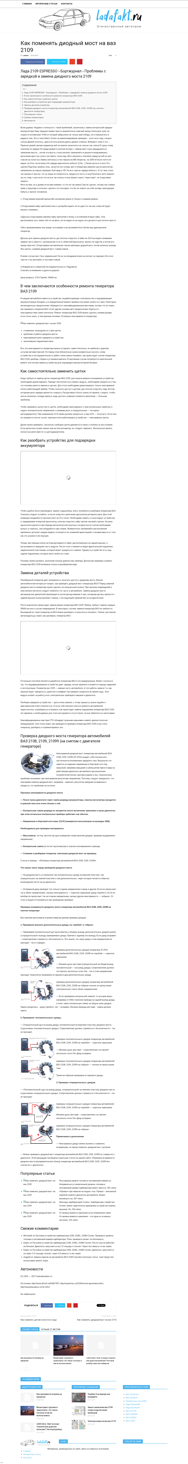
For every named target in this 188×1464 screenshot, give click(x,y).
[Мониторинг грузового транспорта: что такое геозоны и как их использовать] (68, 1345)
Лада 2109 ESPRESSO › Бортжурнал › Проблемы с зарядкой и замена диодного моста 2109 (65, 93)
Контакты (66, 3)
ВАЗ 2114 (131, 1398)
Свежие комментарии (34, 117)
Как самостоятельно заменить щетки (40, 99)
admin (26, 55)
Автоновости (29, 121)
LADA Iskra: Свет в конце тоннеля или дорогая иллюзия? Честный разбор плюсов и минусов (100, 1360)
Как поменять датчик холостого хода (39, 1320)
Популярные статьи (33, 114)
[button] (164, 4)
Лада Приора (133, 1404)
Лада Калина (133, 1407)
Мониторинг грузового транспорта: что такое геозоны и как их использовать (67, 1360)
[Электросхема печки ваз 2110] (78, 1424)
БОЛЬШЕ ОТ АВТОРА (50, 1329)
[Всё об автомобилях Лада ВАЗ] (94, 19)
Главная (27, 3)
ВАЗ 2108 (131, 1417)
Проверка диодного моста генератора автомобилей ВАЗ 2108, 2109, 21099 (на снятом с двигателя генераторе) (64, 109)
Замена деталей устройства (36, 105)
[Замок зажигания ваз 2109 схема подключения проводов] (78, 1411)
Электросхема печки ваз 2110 (102, 1421)
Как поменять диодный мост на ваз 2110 (96, 1320)
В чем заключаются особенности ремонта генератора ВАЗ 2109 (53, 96)
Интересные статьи (46, 3)
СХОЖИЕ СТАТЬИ (30, 1329)
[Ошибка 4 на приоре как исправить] (78, 1397)
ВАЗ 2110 (132, 1394)
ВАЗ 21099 (132, 1414)
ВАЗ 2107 (131, 1411)
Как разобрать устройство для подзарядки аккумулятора (49, 102)
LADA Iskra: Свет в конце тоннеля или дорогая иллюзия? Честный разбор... (49, 1426)
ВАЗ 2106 (130, 1421)
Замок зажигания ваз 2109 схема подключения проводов (100, 1410)
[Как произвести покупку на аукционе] (36, 1345)
